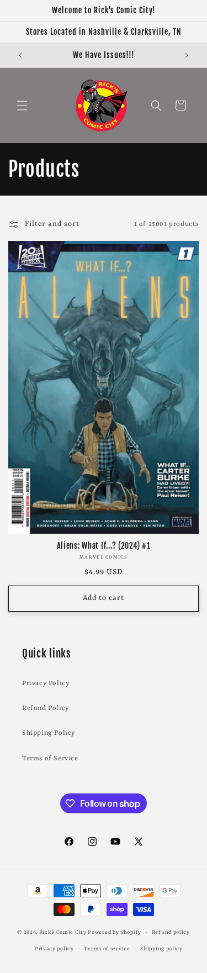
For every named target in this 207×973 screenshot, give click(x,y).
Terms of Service (50, 758)
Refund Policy (45, 708)
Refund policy (171, 932)
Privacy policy (54, 949)
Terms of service (107, 949)
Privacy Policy (45, 683)
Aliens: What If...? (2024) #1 (104, 546)
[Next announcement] (186, 55)
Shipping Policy (48, 733)
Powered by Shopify (114, 932)
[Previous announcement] (20, 55)
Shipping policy (161, 949)
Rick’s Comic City (63, 932)
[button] (22, 105)
